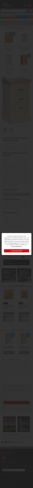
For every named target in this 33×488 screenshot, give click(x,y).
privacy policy (13, 243)
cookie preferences (16, 246)
